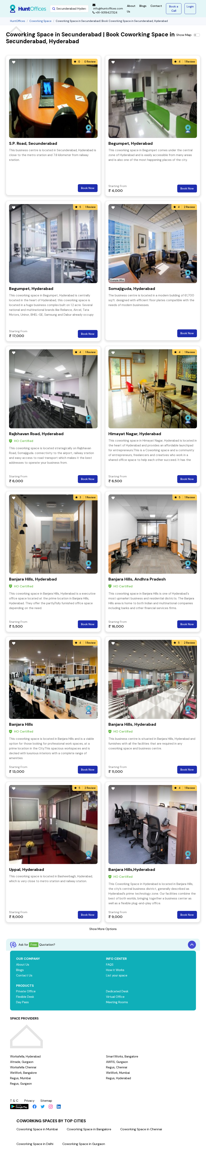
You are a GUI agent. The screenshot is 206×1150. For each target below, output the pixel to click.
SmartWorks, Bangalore (122, 1056)
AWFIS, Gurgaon (117, 1062)
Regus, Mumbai (20, 1078)
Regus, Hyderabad (118, 1078)
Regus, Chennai (116, 1067)
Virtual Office (115, 997)
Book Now (87, 188)
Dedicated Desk (117, 991)
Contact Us (24, 975)
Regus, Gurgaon (21, 1084)
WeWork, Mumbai (118, 1073)
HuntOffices (17, 21)
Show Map (184, 35)
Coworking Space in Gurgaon (83, 1144)
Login (190, 6)
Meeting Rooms (117, 1002)
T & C (14, 1101)
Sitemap (46, 1101)
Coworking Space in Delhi (34, 1144)
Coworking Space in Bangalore (89, 1129)
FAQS (109, 965)
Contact (156, 6)
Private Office (26, 991)
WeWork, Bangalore (23, 1073)
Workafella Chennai (23, 1067)
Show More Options (103, 929)
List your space (116, 975)
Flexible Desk (25, 997)
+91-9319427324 (106, 12)
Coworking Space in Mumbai (37, 1129)
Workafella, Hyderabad (25, 1056)
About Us (22, 965)
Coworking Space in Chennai (141, 1129)
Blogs (142, 6)
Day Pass (22, 1002)
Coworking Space (40, 21)
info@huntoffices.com (108, 8)
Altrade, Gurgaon (21, 1062)
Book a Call (173, 8)
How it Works (115, 970)
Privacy (29, 1101)
